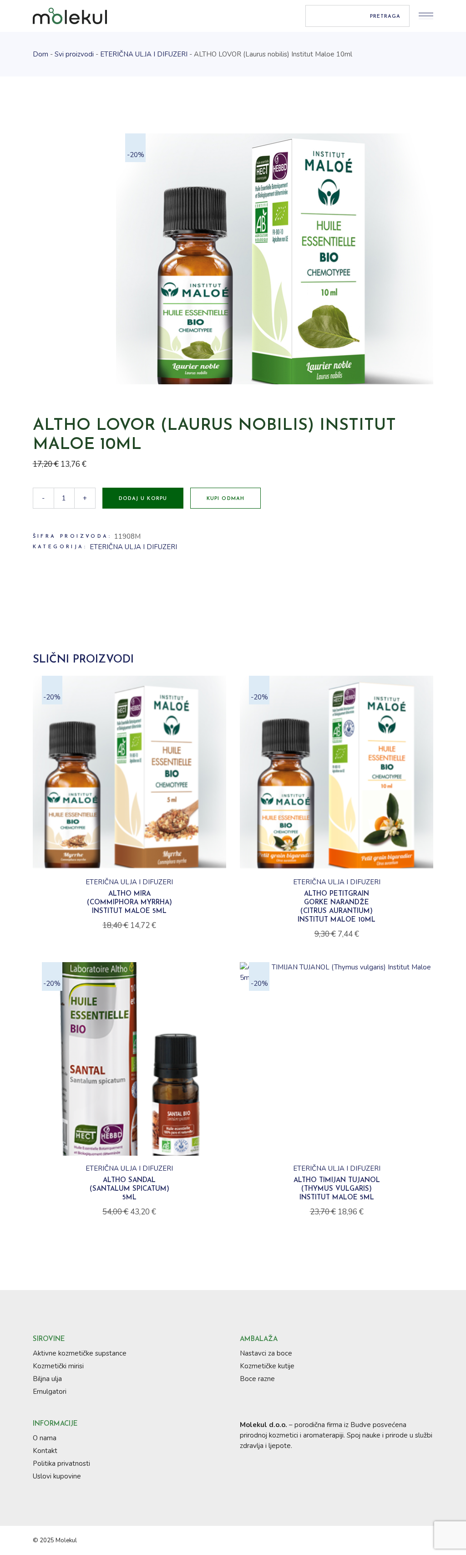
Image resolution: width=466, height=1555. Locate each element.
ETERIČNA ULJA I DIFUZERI (133, 546)
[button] (129, 865)
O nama (44, 1438)
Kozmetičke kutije (267, 1366)
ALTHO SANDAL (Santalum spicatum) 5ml (129, 1189)
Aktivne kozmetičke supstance (80, 1353)
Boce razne (257, 1378)
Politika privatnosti (61, 1463)
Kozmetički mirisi (58, 1366)
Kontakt (45, 1450)
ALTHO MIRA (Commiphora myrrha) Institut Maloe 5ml (129, 903)
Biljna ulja (47, 1378)
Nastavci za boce (266, 1353)
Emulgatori (49, 1391)
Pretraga (385, 16)
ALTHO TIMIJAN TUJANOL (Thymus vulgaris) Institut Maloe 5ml (337, 1189)
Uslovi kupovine (57, 1476)
